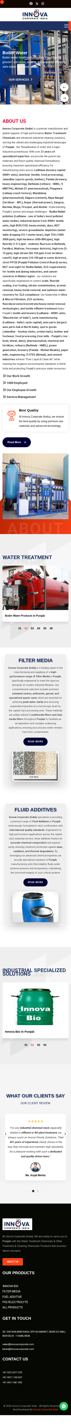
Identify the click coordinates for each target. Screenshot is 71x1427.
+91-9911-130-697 (12, 1382)
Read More (35, 746)
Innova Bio (10, 1291)
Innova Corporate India (45, 1414)
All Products (12, 1312)
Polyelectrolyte (15, 1307)
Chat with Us (63, 1406)
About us (12, 1266)
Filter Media (11, 1296)
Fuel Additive (12, 1301)
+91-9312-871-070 (12, 1377)
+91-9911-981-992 (12, 1387)
